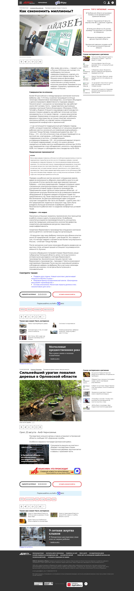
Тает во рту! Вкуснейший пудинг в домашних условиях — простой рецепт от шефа (102, 58)
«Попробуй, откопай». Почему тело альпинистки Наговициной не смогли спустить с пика (102, 400)
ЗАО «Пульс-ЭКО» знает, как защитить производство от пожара (36, 337)
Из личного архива (25, 57)
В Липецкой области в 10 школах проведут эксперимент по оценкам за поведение (99, 30)
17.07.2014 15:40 (24, 8)
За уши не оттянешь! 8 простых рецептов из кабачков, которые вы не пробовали (103, 374)
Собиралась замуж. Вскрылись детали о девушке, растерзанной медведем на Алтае (102, 71)
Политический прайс (39, 557)
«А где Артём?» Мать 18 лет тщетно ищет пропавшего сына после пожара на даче (102, 84)
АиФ (33, 422)
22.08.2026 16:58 (24, 369)
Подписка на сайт (71, 553)
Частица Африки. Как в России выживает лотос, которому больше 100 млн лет (102, 65)
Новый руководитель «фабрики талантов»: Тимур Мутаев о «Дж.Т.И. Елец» (68, 331)
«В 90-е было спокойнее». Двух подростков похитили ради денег (102, 406)
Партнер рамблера (59, 583)
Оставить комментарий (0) (67, 294)
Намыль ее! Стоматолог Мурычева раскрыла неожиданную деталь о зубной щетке (102, 91)
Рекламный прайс (38, 553)
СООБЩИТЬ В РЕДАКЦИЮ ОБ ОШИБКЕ (58, 557)
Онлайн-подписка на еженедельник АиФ (45, 555)
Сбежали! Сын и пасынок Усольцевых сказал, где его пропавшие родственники (103, 381)
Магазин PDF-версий (66, 555)
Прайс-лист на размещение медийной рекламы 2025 (93, 555)
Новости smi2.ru (26, 364)
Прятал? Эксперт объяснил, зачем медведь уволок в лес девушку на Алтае (102, 78)
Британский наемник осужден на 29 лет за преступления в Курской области (99, 46)
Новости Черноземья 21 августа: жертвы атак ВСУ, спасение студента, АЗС (98, 22)
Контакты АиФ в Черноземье (55, 553)
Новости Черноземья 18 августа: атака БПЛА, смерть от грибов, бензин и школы (69, 515)
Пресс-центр (83, 553)
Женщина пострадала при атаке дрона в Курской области (98, 38)
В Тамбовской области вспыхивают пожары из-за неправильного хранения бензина (99, 14)
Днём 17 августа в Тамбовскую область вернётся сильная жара (38, 520)
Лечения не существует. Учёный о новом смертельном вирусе (102, 393)
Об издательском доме (96, 553)
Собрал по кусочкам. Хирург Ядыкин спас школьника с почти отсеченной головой (103, 387)
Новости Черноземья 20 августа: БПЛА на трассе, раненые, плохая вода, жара (38, 515)
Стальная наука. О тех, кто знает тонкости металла (38, 330)
